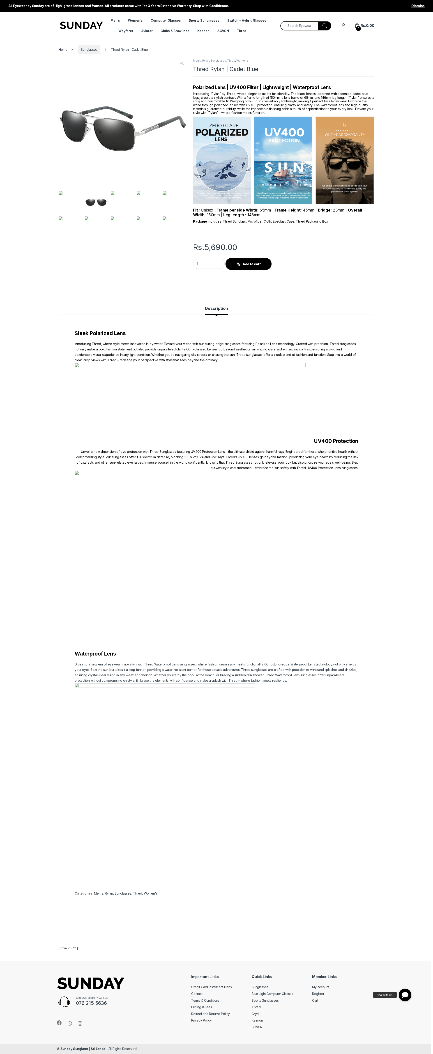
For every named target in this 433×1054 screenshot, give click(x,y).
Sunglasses (89, 49)
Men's (197, 60)
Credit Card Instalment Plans (211, 987)
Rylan (205, 60)
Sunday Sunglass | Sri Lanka (82, 1049)
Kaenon (203, 31)
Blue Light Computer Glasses (272, 994)
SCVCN (223, 31)
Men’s (115, 20)
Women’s (135, 20)
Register (318, 994)
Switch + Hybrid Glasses (246, 20)
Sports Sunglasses (204, 20)
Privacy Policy (201, 1020)
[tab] (216, 310)
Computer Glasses (166, 20)
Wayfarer (125, 31)
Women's (242, 60)
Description (216, 308)
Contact (197, 994)
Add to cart (252, 264)
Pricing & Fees (201, 1007)
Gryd (255, 1014)
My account (320, 987)
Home (63, 49)
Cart (315, 1000)
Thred (241, 31)
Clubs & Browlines (175, 31)
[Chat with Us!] (405, 995)
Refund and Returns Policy (210, 1014)
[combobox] (299, 25)
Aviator (147, 31)
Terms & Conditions (205, 1000)
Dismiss (418, 6)
